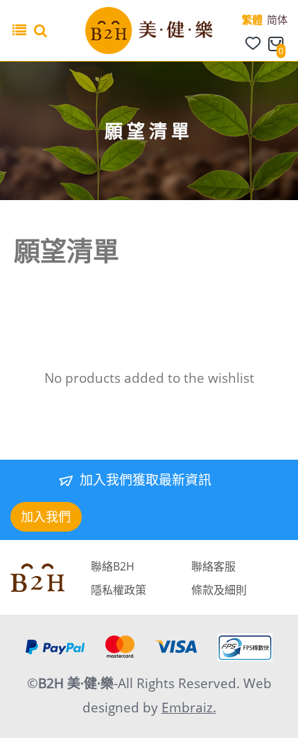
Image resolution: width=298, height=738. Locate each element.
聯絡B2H (112, 566)
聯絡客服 (213, 566)
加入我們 (46, 516)
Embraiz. (188, 708)
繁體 (252, 19)
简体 (277, 19)
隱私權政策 (118, 589)
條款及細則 (219, 589)
